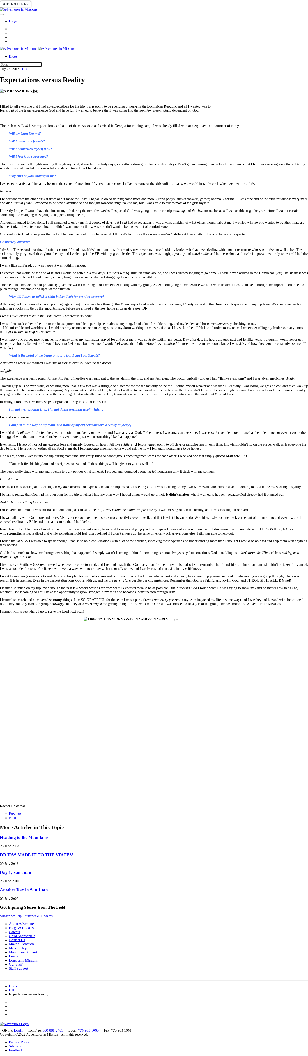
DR (24, 69)
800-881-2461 (53, 1030)
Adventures (15, 4)
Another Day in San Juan (24, 889)
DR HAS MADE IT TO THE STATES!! (37, 854)
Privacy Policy (19, 1042)
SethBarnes (78, 4)
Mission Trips (18, 948)
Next (12, 818)
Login (18, 1030)
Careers (14, 932)
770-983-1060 (88, 1030)
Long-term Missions (23, 960)
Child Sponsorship (22, 936)
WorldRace (47, 4)
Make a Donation (21, 944)
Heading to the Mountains (24, 837)
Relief (136, 4)
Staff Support (18, 968)
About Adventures (22, 924)
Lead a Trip (17, 956)
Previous (15, 814)
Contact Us (17, 940)
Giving (155, 4)
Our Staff (15, 964)
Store (175, 4)
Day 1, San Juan (15, 872)
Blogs (13, 21)
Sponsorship (109, 4)
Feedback (16, 1050)
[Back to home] (18, 9)
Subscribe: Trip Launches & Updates (26, 916)
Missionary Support (23, 952)
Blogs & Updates (21, 928)
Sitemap (15, 1046)
